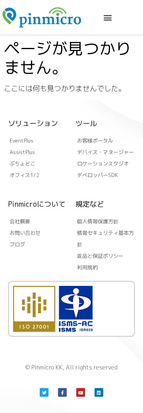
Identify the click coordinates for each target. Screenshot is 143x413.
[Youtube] (80, 392)
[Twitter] (44, 392)
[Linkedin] (99, 392)
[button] (107, 17)
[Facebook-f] (62, 392)
